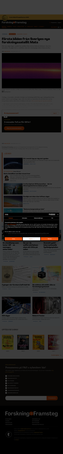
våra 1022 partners (12, 224)
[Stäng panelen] (57, 214)
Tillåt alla (49, 238)
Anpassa (31, 238)
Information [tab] (24, 218)
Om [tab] (52, 218)
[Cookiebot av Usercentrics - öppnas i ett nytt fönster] (49, 214)
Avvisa (13, 238)
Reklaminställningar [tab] (38, 218)
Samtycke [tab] (11, 218)
